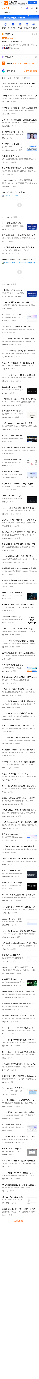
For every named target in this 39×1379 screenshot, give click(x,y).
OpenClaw (5, 1034)
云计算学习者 (6, 369)
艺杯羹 (4, 465)
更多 (36, 57)
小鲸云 (4, 1058)
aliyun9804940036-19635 (9, 562)
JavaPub (4, 1082)
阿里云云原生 (6, 102)
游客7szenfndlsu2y (7, 253)
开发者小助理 (6, 217)
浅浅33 (4, 598)
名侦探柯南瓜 (6, 186)
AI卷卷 (4, 308)
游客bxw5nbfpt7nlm (7, 768)
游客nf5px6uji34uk (7, 876)
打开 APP (33, 3)
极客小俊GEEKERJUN (8, 150)
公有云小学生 (6, 683)
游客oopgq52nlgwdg (8, 695)
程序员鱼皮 (5, 332)
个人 (35, 12)
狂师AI (4, 441)
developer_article (7, 90)
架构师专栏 (5, 502)
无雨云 (4, 1130)
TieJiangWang (6, 852)
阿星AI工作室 (5, 949)
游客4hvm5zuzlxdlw (7, 1106)
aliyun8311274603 (7, 357)
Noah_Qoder (5, 671)
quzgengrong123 (7, 429)
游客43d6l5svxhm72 (8, 635)
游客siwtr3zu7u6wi (7, 417)
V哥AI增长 (5, 1191)
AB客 (3, 659)
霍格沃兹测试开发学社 (8, 973)
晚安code (4, 623)
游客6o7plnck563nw (8, 345)
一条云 (4, 174)
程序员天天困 (6, 925)
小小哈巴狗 (5, 453)
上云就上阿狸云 (6, 913)
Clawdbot (4, 586)
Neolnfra (4, 393)
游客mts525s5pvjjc (7, 538)
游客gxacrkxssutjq (7, 1022)
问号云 (4, 241)
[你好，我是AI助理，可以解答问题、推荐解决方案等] (27, 8)
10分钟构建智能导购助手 (30, 71)
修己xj (3, 138)
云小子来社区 (6, 320)
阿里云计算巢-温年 (7, 526)
